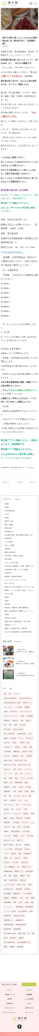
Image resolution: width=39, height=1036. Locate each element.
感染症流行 (23, 880)
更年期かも (15, 720)
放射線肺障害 (17, 929)
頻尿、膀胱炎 (9, 525)
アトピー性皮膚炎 (27, 893)
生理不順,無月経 (10, 511)
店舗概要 (26, 707)
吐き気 (5, 938)
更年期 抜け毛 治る (24, 765)
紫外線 (10, 778)
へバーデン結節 (8, 849)
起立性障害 (26, 827)
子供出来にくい (8, 747)
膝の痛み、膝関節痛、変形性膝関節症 (16, 608)
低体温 (7, 518)
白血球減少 (13, 938)
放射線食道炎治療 (8, 924)
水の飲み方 (7, 827)
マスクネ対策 (25, 831)
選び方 (21, 898)
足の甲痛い (7, 862)
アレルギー (28, 773)
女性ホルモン (7, 769)
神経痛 (7, 614)
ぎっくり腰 (17, 796)
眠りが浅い (23, 725)
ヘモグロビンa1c (26, 804)
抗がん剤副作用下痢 (9, 942)
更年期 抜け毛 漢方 (21, 760)
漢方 (10, 694)
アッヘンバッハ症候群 (10, 911)
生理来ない (18, 747)
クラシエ (22, 778)
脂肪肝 (32, 791)
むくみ (32, 822)
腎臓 (30, 747)
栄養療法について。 (11, 625)
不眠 (10, 725)
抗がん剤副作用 (22, 911)
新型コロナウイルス (9, 840)
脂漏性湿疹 (17, 893)
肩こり (20, 800)
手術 (12, 809)
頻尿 (22, 756)
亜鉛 (15, 769)
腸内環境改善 (19, 907)
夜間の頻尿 (8, 528)
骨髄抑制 (21, 938)
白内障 (14, 787)
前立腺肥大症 (9, 531)
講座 (15, 902)
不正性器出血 (7, 751)
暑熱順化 (22, 875)
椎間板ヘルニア (19, 871)
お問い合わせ (13, 711)
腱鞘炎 (5, 818)
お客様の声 (8, 573)
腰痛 (20, 853)
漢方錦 (5, 711)
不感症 (25, 809)
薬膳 (27, 898)
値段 (16, 778)
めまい (26, 800)
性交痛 (32, 813)
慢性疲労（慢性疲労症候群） (14, 576)
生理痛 (7, 507)
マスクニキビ (7, 836)
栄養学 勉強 (21, 933)
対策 (5, 778)
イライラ (21, 738)
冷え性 (7, 514)
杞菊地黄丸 (7, 787)
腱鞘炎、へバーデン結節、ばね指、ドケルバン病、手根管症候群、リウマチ (19, 590)
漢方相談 (26, 889)
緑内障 (5, 782)
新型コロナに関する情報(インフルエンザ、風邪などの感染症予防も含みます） (19, 587)
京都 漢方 (7, 742)
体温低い (14, 742)
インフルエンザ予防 (9, 884)
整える (20, 769)
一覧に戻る (19, 482)
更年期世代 (15, 756)
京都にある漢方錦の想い (10, 698)
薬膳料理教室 (7, 902)
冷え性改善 (13, 738)
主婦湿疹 (7, 549)
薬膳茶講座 (20, 946)
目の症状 (21, 787)
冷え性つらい (29, 738)
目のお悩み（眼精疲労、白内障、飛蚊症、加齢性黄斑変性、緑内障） (19, 566)
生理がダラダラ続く (27, 751)
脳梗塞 (15, 875)
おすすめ (18, 809)
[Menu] (35, 3)
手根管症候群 (18, 849)
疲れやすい (19, 844)
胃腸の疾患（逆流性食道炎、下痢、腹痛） (18, 621)
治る (11, 782)
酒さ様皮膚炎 (7, 893)
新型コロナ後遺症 (8, 844)
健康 (13, 827)
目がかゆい (30, 778)
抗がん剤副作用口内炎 (10, 933)
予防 (21, 773)
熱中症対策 (8, 559)
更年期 (22, 716)
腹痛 (10, 875)
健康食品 (25, 813)
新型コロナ (18, 858)
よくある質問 (18, 707)
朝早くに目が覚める (9, 733)
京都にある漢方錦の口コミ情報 (12, 702)
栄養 (16, 773)
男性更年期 (8, 538)
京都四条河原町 (21, 733)
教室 (33, 933)
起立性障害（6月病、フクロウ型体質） (17, 569)
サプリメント (28, 769)
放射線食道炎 (19, 920)
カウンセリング (8, 707)
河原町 (30, 884)
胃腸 (32, 902)
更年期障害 (30, 716)
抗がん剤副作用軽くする (23, 942)
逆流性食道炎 (29, 871)
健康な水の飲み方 (10, 552)
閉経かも (28, 720)
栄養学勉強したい (8, 920)
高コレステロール (8, 804)
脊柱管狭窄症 (27, 853)
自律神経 (7, 604)
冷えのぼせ (7, 756)
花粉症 (7, 504)
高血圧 (5, 800)
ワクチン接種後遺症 (9, 867)
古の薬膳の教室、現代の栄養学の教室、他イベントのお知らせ (17, 467)
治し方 (24, 796)
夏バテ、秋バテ (9, 583)
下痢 (5, 875)
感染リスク (20, 840)
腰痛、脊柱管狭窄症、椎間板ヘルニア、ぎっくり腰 (19, 611)
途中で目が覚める (18, 729)
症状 (18, 867)
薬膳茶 (32, 898)
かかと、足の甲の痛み (12, 563)
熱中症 (19, 827)
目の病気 (28, 787)
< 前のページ (5, 482)
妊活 (28, 742)
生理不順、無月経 (10, 618)
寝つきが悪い (7, 729)
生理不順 (22, 742)
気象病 (7, 597)
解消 (28, 875)
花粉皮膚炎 (19, 889)
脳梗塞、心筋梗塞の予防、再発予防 (16, 628)
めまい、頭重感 (9, 545)
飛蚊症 (26, 782)
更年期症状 (7, 720)
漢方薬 (25, 747)
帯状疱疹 (6, 898)
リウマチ (6, 853)
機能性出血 (17, 751)
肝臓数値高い (7, 791)
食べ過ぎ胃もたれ (8, 889)
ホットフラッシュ (8, 907)
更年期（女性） (9, 521)
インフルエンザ (16, 813)
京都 (5, 694)
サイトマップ (29, 1012)
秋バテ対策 (30, 836)
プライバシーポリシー (26, 711)
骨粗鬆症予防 (7, 915)
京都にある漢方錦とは (25, 698)
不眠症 (7, 601)
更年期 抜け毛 (8, 760)
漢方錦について (27, 702)
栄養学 (31, 911)
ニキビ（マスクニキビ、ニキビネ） (16, 580)
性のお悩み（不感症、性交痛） (14, 556)
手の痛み (26, 849)
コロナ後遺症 (9, 542)
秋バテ (22, 836)
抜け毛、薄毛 (9, 594)
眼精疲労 (16, 836)
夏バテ (18, 804)
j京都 (5, 880)
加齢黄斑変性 (18, 782)
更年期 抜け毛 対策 (10, 765)
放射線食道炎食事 (20, 924)
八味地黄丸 (29, 756)
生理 (5, 725)
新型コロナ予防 (21, 884)
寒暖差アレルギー (27, 867)
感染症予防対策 (13, 880)
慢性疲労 (6, 831)
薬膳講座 (12, 946)
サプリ (10, 773)
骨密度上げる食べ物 (19, 915)
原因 (15, 791)
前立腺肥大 (28, 818)
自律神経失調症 (8, 871)
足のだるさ (25, 822)
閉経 (22, 720)
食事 (10, 796)
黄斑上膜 (6, 809)
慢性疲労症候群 (15, 831)
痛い (11, 858)
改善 (5, 796)
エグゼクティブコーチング (11, 716)
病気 (29, 796)
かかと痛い (15, 862)
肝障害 (5, 946)
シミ (5, 773)
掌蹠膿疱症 (14, 898)
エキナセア (7, 813)
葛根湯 (25, 858)
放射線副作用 (7, 929)
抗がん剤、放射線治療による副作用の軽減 (18, 632)
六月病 (20, 902)
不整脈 (26, 902)
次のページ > (33, 482)
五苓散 (26, 791)
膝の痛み (13, 853)
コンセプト (17, 694)
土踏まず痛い (24, 862)
